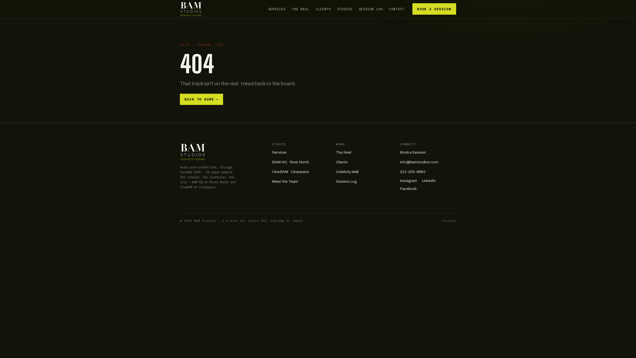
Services (277, 9)
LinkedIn (429, 181)
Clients (323, 9)
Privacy (449, 221)
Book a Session (434, 9)
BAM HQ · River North (290, 162)
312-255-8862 (413, 172)
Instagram (408, 181)
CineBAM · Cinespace (290, 172)
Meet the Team (285, 181)
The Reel (300, 9)
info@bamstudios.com (419, 162)
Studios (345, 9)
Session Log (371, 9)
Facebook (408, 189)
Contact (396, 9)
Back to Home (201, 99)
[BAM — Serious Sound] (191, 9)
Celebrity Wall (347, 172)
